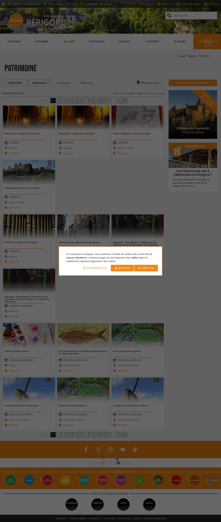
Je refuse (124, 268)
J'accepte (148, 268)
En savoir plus (97, 268)
